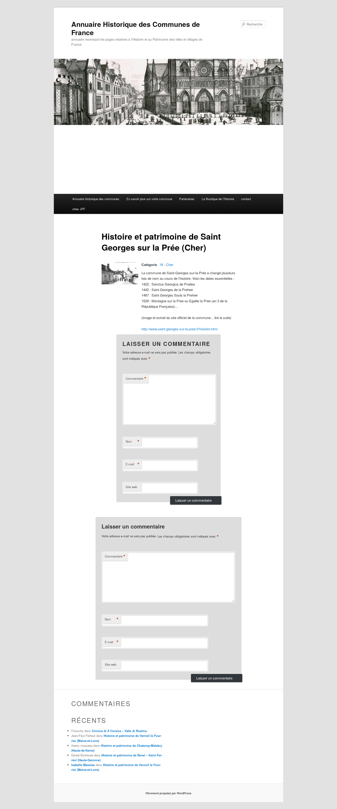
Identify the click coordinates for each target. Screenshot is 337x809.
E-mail (132, 464)
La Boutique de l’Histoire (218, 199)
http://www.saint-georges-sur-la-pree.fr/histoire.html (179, 328)
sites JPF (78, 209)
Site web (131, 487)
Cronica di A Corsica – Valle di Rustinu (119, 731)
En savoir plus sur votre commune (149, 199)
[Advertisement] (168, 159)
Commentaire (136, 378)
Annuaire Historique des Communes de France (135, 28)
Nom (132, 441)
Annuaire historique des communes (95, 199)
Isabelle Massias (83, 765)
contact (246, 199)
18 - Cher (166, 264)
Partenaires (186, 199)
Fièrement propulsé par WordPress (168, 793)
